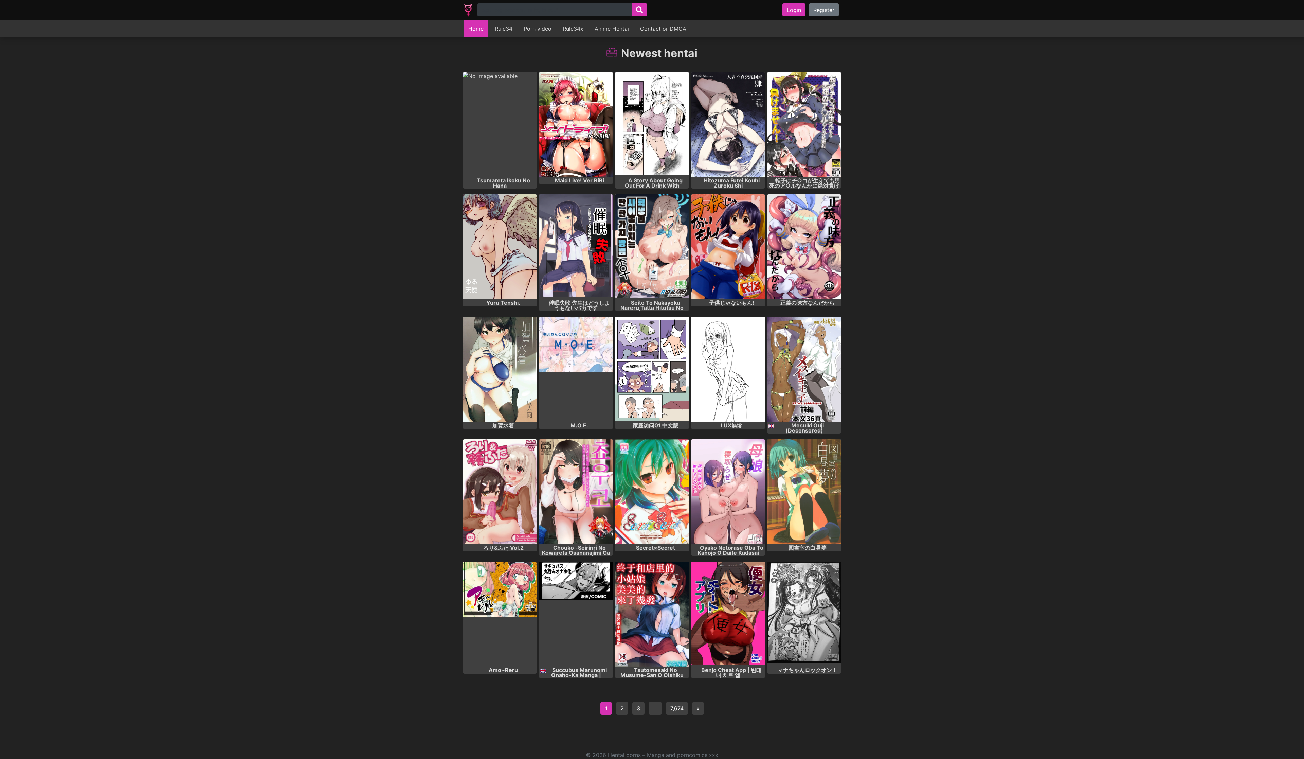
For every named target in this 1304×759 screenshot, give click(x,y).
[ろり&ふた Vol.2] (500, 491)
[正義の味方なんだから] (804, 246)
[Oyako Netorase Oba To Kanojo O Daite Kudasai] (728, 491)
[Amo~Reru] (500, 614)
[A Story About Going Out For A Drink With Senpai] (652, 124)
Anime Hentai (612, 28)
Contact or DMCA (663, 28)
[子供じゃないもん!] (728, 246)
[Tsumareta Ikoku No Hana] (500, 124)
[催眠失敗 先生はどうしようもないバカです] (576, 246)
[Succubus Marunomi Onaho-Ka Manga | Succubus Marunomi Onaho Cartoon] (576, 614)
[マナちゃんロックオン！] (804, 614)
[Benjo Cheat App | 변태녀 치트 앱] (728, 614)
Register (823, 9)
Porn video (537, 28)
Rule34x (573, 28)
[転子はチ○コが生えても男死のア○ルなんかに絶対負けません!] (804, 124)
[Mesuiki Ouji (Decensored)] (804, 369)
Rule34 (503, 28)
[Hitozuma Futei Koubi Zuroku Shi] (728, 124)
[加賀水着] (500, 369)
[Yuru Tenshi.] (500, 246)
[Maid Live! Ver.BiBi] (576, 124)
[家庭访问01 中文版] (652, 369)
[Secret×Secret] (652, 491)
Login (794, 9)
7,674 (677, 708)
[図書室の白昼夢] (804, 491)
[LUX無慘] (728, 369)
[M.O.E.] (576, 369)
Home (476, 28)
